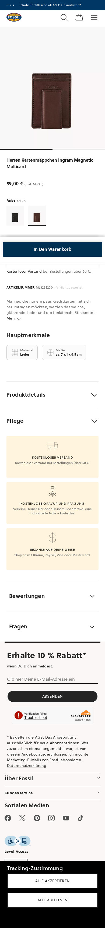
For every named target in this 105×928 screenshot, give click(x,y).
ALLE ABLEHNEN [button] (52, 900)
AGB (39, 737)
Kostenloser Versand (24, 271)
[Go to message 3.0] (13, 5)
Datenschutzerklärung (26, 765)
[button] (52, 394)
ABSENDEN (52, 696)
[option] (52, 87)
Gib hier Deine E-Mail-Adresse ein (41, 679)
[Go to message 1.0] (7, 5)
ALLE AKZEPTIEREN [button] (52, 881)
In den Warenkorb (52, 249)
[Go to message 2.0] (10, 5)
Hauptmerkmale (28, 335)
